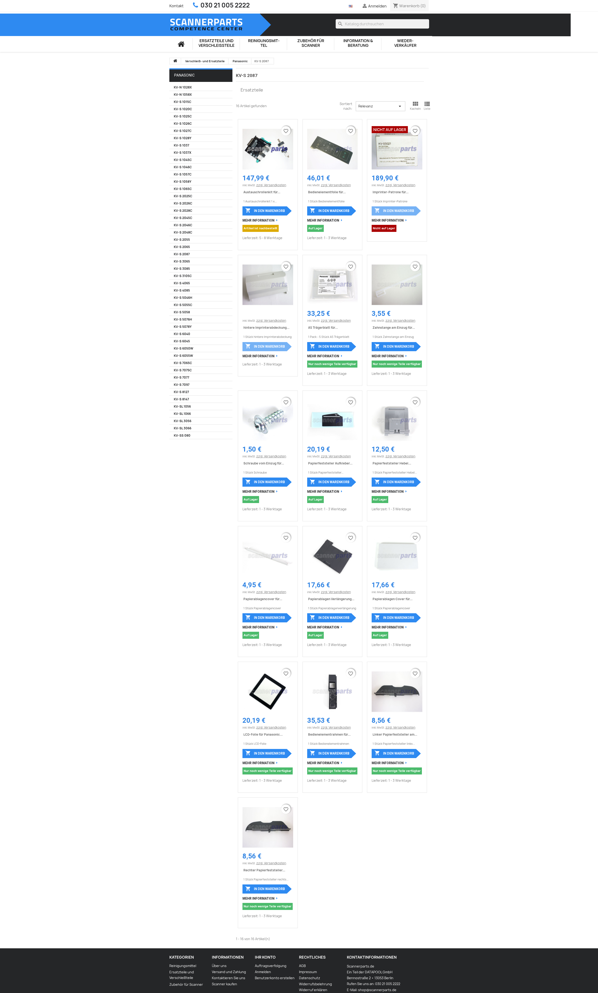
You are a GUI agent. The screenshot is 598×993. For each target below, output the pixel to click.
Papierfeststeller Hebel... (392, 463)
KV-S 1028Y (182, 138)
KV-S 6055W (183, 356)
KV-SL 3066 (182, 428)
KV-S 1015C (182, 102)
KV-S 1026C (183, 123)
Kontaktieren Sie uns (228, 978)
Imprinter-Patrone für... (391, 192)
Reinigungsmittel (264, 43)
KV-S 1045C (183, 160)
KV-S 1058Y (182, 181)
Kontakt (176, 5)
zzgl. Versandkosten (271, 185)
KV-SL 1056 (182, 406)
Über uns (219, 966)
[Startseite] (181, 44)
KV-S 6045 (182, 341)
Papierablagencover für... (262, 599)
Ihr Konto (265, 957)
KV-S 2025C (183, 196)
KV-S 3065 (182, 261)
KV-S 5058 (182, 312)
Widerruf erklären (313, 990)
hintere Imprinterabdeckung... (266, 327)
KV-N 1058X (183, 94)
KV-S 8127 (181, 392)
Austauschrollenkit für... (261, 192)
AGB (302, 966)
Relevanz (380, 106)
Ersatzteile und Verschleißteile (217, 43)
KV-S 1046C (183, 167)
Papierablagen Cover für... (393, 599)
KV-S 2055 (182, 239)
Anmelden (263, 972)
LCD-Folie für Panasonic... (263, 734)
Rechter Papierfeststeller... (264, 870)
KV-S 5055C (183, 305)
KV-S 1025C (183, 116)
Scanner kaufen (224, 984)
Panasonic (184, 75)
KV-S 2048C (183, 232)
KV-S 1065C (183, 189)
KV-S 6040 (182, 334)
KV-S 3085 (182, 269)
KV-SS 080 (182, 435)
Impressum (308, 972)
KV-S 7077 (181, 377)
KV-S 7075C (183, 370)
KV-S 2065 (182, 247)
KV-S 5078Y (183, 327)
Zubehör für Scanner (310, 43)
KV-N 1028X (183, 87)
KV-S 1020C (183, 109)
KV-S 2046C (183, 225)
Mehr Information (258, 220)
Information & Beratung (358, 43)
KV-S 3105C (183, 276)
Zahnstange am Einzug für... (394, 327)
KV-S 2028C (183, 210)
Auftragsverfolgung (270, 966)
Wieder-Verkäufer (405, 43)
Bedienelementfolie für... (327, 192)
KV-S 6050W (183, 348)
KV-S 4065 (182, 283)
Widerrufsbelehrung (315, 984)
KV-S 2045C (183, 218)
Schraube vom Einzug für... (263, 463)
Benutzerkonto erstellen (275, 978)
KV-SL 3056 (182, 421)
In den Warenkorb (265, 210)
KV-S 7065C (183, 363)
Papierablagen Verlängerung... (331, 599)
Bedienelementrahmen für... (329, 734)
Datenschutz (309, 978)
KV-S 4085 (182, 290)
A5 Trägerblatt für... (323, 327)
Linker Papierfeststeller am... (395, 734)
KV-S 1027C (183, 131)
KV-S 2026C (183, 203)
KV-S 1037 (181, 145)
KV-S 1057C (183, 174)
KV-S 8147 (181, 399)
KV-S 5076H (183, 319)
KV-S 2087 (182, 254)
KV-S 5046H (183, 298)
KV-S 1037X (182, 152)
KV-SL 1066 (182, 414)
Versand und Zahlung (229, 972)
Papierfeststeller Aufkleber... (330, 463)
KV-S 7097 (181, 385)
